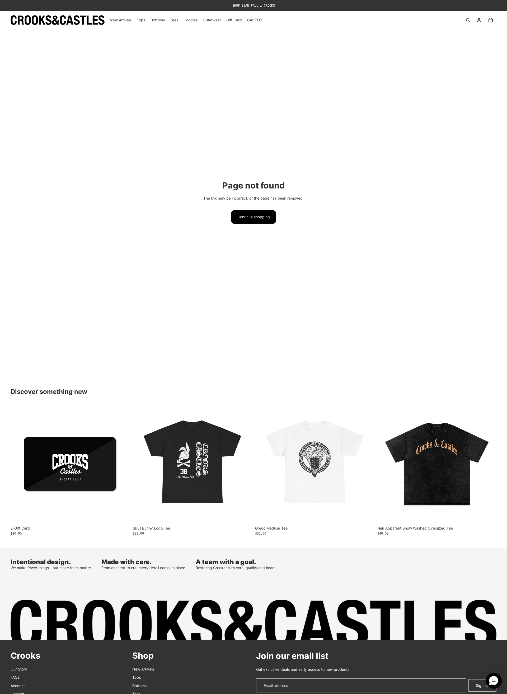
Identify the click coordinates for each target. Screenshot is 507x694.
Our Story (19, 669)
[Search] (468, 20)
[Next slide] (488, 464)
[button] (494, 681)
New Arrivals (143, 669)
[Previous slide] (385, 464)
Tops (136, 677)
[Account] (479, 20)
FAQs (15, 677)
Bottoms (139, 685)
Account (18, 685)
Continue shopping (253, 217)
